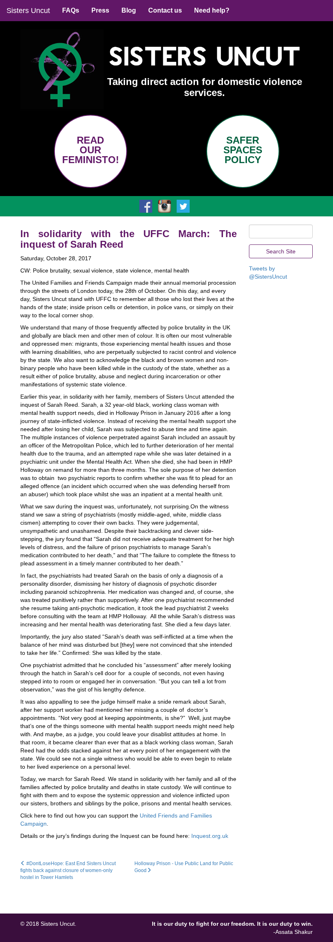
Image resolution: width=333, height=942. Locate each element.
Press (100, 10)
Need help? (211, 10)
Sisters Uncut (28, 11)
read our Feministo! (90, 150)
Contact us (165, 10)
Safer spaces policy (242, 150)
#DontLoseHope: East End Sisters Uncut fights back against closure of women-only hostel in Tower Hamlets (68, 870)
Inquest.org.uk (209, 836)
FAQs (70, 10)
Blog (128, 10)
